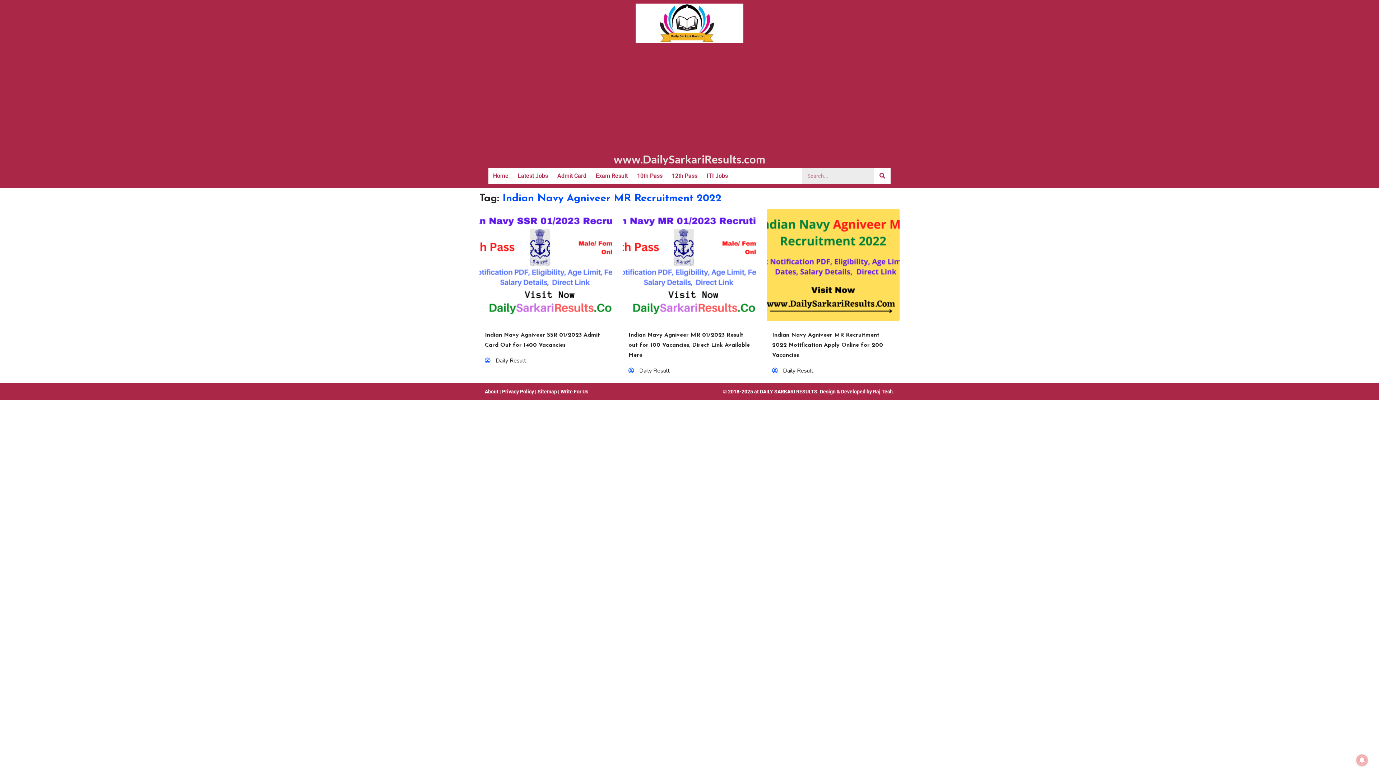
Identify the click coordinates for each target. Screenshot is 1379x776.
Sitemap (547, 391)
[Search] (882, 176)
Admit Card (571, 175)
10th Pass (650, 175)
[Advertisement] (689, 97)
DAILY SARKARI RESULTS (788, 391)
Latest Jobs (533, 175)
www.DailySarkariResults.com (689, 159)
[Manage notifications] (1362, 760)
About (491, 391)
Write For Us (574, 391)
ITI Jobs (717, 175)
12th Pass (684, 175)
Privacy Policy (518, 391)
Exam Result (612, 175)
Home (501, 175)
